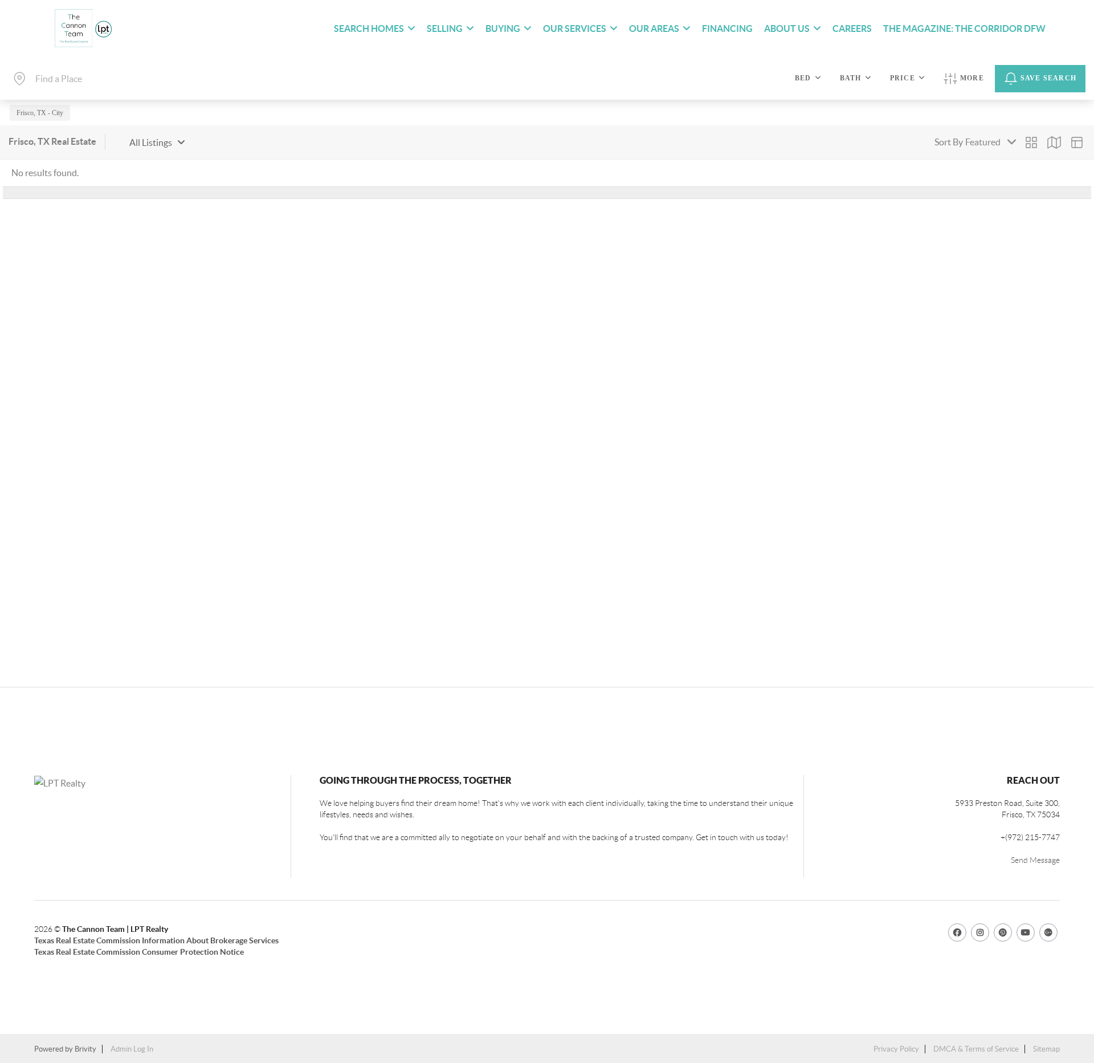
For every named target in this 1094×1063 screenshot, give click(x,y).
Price (902, 78)
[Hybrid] (1077, 142)
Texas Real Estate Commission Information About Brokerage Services (156, 940)
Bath (851, 78)
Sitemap (1046, 1049)
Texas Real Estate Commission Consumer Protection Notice (139, 951)
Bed (803, 78)
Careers (852, 28)
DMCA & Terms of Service (976, 1049)
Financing (727, 28)
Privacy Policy (896, 1049)
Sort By (948, 142)
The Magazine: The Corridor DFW (964, 28)
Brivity (85, 1049)
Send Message (1035, 860)
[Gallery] (1031, 142)
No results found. (45, 173)
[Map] (1054, 142)
